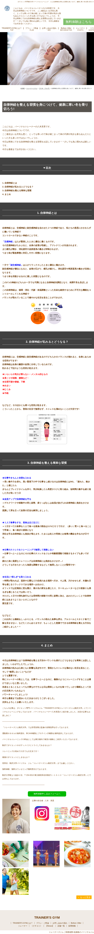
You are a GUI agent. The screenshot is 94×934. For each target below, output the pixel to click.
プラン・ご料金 (31, 28)
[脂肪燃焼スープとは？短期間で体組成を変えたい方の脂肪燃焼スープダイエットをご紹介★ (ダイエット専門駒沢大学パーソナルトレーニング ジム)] (77, 854)
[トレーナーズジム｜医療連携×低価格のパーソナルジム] (7, 8)
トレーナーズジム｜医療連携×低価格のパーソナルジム (71, 932)
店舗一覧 (61, 926)
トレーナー (80, 28)
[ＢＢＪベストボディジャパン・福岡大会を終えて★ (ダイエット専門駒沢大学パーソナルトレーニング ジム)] (46, 854)
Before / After (66, 28)
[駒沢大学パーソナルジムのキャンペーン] (73, 836)
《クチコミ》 (36, 926)
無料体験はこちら (79, 22)
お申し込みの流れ (49, 28)
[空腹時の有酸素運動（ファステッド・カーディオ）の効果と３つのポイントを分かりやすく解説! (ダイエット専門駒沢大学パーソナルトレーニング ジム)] (15, 881)
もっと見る (85, 897)
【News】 (50, 926)
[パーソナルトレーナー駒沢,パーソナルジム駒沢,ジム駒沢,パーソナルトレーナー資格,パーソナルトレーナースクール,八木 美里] (42, 821)
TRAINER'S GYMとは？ (12, 28)
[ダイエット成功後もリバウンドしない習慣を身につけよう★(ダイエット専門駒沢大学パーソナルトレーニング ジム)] (15, 854)
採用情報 (72, 926)
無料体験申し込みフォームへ (47, 794)
